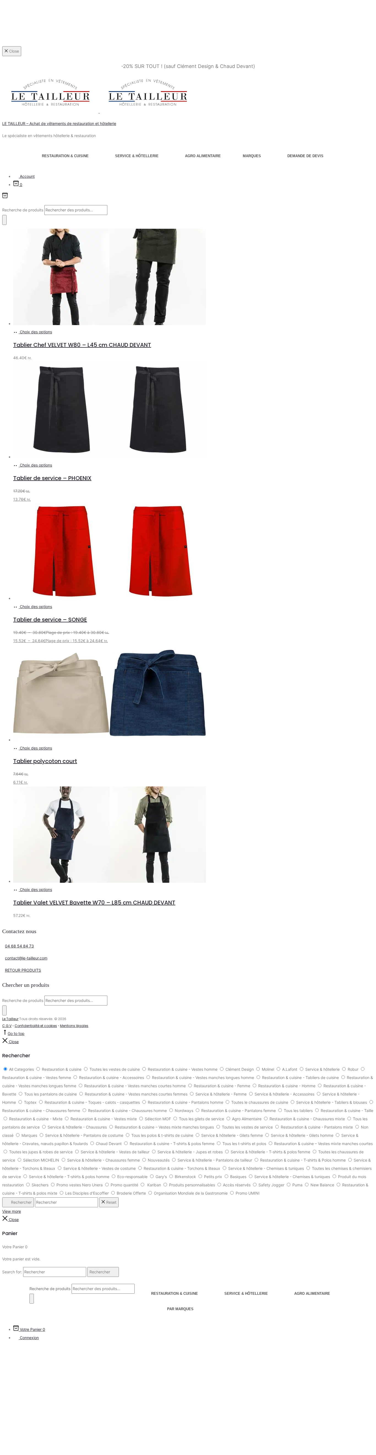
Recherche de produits (23, 210)
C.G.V (7, 1025)
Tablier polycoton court (45, 761)
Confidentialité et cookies (36, 1025)
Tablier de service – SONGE (50, 619)
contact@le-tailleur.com (26, 958)
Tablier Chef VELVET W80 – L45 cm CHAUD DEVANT (82, 345)
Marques (252, 156)
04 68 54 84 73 (19, 946)
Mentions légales (74, 1025)
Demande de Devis (305, 156)
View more (11, 1211)
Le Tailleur (10, 1019)
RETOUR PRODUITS (23, 970)
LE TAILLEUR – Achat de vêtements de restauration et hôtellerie (59, 123)
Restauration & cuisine (65, 156)
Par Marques (180, 1309)
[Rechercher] (4, 220)
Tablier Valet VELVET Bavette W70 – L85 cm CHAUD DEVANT (94, 902)
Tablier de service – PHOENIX (52, 478)
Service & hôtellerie (137, 156)
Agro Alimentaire (203, 156)
